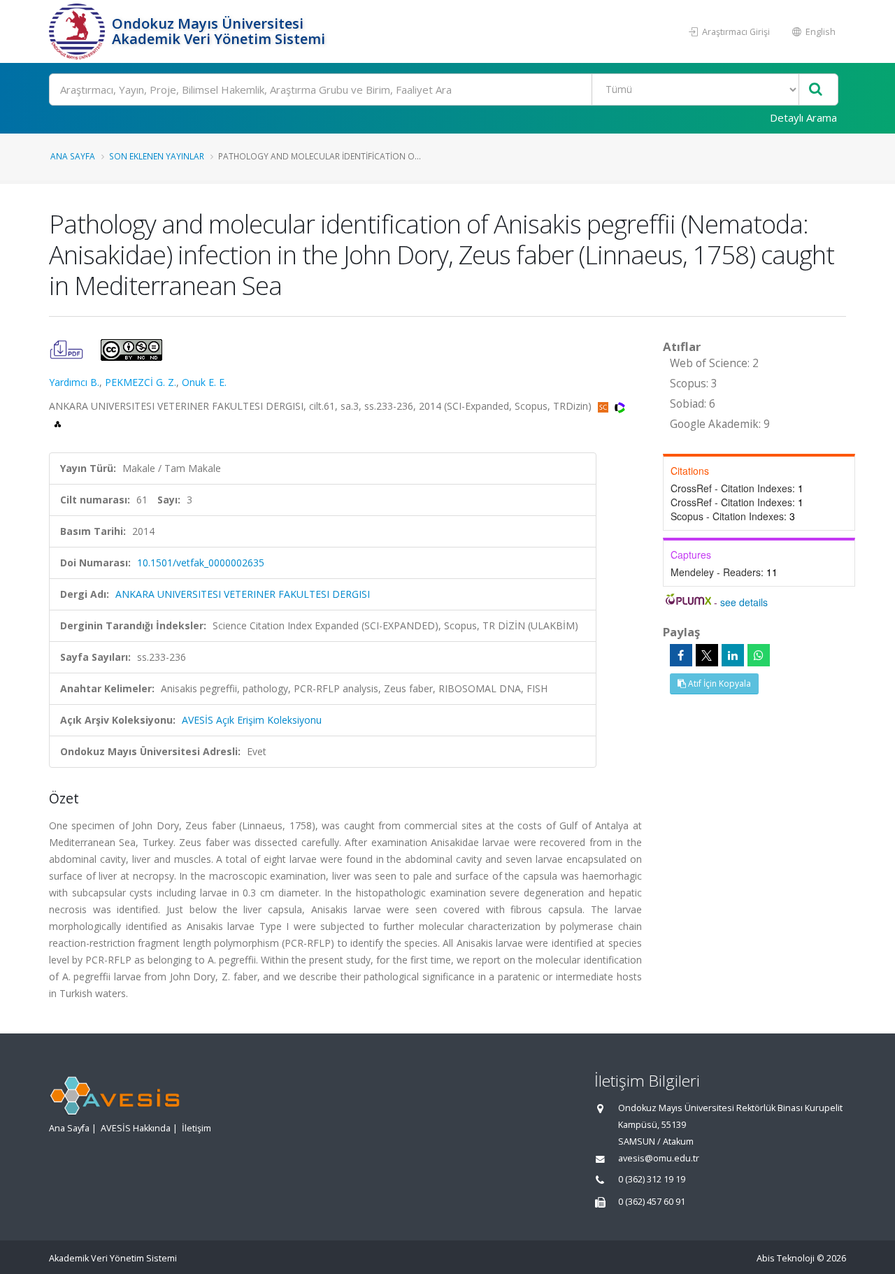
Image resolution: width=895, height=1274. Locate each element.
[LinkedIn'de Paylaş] (733, 655)
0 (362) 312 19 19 (651, 1179)
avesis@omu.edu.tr (658, 1158)
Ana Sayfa (72, 156)
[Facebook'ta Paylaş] (681, 655)
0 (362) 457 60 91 (651, 1202)
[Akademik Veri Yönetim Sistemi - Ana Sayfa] (78, 31)
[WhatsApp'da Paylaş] (758, 655)
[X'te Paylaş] (707, 655)
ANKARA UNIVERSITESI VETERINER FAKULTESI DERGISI (242, 594)
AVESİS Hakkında (136, 1128)
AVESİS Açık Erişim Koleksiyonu (252, 720)
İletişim (196, 1128)
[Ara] (815, 90)
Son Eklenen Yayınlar (156, 156)
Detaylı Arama (803, 117)
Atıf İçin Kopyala (718, 683)
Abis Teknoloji (786, 1258)
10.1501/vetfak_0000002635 (200, 562)
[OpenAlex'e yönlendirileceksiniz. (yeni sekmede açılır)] (57, 422)
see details (744, 602)
